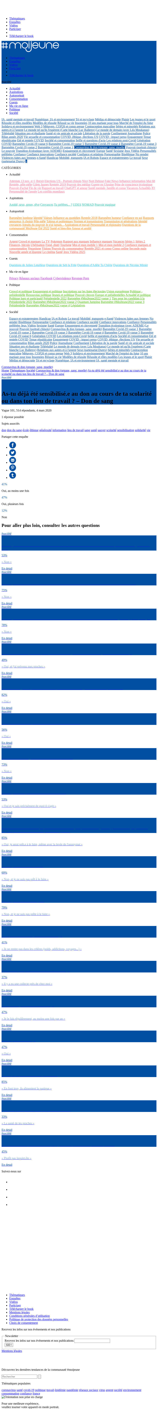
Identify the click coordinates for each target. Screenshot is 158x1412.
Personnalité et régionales (105, 224)
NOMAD (88, 204)
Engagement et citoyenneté (79, 150)
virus (102, 1390)
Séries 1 (130, 241)
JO (153, 188)
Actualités (145, 188)
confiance (26, 1393)
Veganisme (34, 248)
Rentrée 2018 (89, 217)
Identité (38, 217)
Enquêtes (14, 22)
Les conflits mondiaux (51, 191)
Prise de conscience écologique (133, 184)
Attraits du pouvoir (33, 224)
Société (30, 370)
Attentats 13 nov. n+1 (22, 181)
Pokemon (56, 241)
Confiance (19, 154)
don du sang (14, 430)
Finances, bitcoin (19, 245)
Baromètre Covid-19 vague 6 (30, 143)
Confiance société (65, 154)
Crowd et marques (29, 241)
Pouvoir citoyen (84, 295)
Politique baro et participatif (26, 298)
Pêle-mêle (40, 221)
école (26, 430)
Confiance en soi (132, 217)
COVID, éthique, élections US (79, 137)
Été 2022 (43, 228)
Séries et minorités (127, 126)
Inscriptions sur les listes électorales (84, 291)
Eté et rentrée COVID (30, 140)
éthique (34, 430)
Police (146, 133)
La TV (46, 241)
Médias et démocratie (108, 119)
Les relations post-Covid (121, 140)
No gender (141, 154)
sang (87, 430)
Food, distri (52, 245)
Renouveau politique (38, 295)
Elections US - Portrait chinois (63, 181)
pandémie (72, 1390)
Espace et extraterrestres (114, 157)
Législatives (78, 305)
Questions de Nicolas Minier (130, 265)
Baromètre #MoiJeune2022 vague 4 (48, 305)
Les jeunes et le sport (142, 119)
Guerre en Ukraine (102, 184)
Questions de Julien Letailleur (27, 265)
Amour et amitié (81, 228)
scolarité (111, 430)
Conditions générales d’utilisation (29, 1315)
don (4, 430)
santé (94, 430)
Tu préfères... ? (63, 204)
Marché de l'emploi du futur (136, 123)
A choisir (27, 221)
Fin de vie (35, 188)
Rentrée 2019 (58, 184)
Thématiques (17, 18)
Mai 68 (150, 181)
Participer (15, 29)
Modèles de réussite (45, 123)
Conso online (120, 248)
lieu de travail (75, 430)
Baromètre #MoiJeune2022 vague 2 (55, 302)
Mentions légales (19, 1312)
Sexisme (118, 150)
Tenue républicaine (40, 339)
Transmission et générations (120, 221)
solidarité (140, 430)
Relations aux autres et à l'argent (56, 350)
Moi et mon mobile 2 (111, 245)
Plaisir (125, 119)
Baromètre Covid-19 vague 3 (138, 143)
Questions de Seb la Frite (61, 265)
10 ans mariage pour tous (103, 123)
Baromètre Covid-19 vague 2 (19, 147)
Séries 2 (140, 241)
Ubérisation (38, 245)
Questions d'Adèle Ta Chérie (94, 265)
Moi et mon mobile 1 (85, 245)
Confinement (119, 133)
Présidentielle (17, 305)
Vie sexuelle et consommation (42, 137)
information (59, 430)
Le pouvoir (8, 150)
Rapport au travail (53, 188)
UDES (77, 204)
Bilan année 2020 (12, 137)
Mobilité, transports (71, 157)
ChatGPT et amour (75, 188)
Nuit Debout (96, 181)
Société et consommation (60, 140)
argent (109, 1390)
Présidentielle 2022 (55, 298)
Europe (100, 150)
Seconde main (137, 248)
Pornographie (112, 154)
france (36, 1393)
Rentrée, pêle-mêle (20, 184)
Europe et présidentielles (110, 295)
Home (5, 370)
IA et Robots (91, 157)
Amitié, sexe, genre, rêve (24, 204)
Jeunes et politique (63, 295)
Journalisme (135, 133)
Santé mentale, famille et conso (107, 188)
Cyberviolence (62, 278)
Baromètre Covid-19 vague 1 (55, 147)
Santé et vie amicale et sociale (64, 133)
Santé (109, 150)
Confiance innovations (40, 154)
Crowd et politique (20, 291)
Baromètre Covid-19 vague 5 (66, 143)
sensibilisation (125, 430)
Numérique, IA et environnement (55, 119)
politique (40, 1390)
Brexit (40, 181)
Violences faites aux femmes (19, 157)
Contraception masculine (100, 126)
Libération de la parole (96, 133)
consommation (10, 1393)
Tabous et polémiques (59, 221)
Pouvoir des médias (78, 184)
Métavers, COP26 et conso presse (63, 126)
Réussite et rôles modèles (17, 123)
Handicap (52, 157)
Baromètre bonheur (21, 217)
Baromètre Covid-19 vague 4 (102, 143)
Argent (13, 241)
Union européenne (118, 291)
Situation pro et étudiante (30, 133)
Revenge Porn (80, 278)
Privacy (13, 278)
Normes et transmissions (88, 221)
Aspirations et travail (77, 224)
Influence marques (101, 241)
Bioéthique (128, 154)
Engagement (135, 137)
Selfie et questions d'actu (91, 140)
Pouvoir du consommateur (68, 248)
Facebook (46, 278)
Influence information (132, 181)
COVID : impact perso (113, 137)
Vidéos (13, 25)
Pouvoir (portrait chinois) (141, 147)
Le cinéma (48, 252)
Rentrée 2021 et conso (98, 248)
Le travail (135, 157)
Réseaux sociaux (29, 278)
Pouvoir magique (105, 204)
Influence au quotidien (66, 217)
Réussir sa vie (65, 123)
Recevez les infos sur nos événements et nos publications (39, 1340)
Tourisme (65, 245)
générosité (45, 430)
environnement (132, 1390)
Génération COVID (44, 336)
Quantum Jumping (88, 302)
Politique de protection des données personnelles (38, 1319)
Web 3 (38, 126)
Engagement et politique (47, 291)
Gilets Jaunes (41, 184)
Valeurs (47, 217)
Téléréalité (8, 133)
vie (148, 430)
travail (50, 1390)
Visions (46, 248)
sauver (102, 430)
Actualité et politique (138, 295)
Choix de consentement (23, 1322)
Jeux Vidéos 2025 (74, 252)
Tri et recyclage (85, 119)
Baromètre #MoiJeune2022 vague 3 (122, 302)
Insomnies (81, 123)
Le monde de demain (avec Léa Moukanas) (122, 130)
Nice (85, 181)
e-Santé (41, 157)
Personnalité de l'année (23, 191)
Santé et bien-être (60, 228)
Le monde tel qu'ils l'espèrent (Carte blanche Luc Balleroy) (60, 130)
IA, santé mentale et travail (18, 119)
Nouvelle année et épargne (25, 252)
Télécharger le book (21, 36)
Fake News (111, 181)
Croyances (46, 204)
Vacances (132, 188)
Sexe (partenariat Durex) (92, 350)
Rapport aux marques (76, 241)
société (118, 1390)
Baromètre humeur (109, 217)
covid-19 (29, 1390)
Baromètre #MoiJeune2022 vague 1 (89, 298)
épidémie (60, 1390)
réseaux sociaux (88, 1390)
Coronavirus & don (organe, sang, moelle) (99, 147)
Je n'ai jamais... (55, 224)
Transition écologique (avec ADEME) (39, 150)
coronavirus (9, 1390)
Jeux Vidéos (131, 150)
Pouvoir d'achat (18, 188)
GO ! (9, 1344)
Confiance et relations (90, 154)
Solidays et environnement (18, 126)
